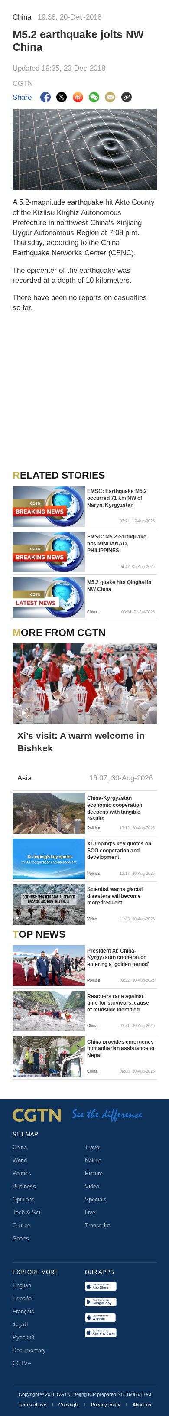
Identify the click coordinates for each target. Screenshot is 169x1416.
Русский (23, 1337)
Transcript (97, 1225)
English (22, 1285)
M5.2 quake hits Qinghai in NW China (119, 585)
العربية (20, 1324)
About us (142, 1404)
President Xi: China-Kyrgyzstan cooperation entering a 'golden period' (118, 957)
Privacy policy (106, 1404)
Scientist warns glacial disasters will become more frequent (115, 896)
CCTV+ (22, 1363)
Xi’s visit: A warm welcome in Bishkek (81, 742)
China (20, 1147)
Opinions (24, 1199)
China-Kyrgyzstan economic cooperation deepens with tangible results (114, 808)
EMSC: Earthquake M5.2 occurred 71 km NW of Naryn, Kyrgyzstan (117, 498)
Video (92, 1186)
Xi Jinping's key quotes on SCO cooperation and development (119, 850)
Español (23, 1298)
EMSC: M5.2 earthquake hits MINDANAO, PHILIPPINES (116, 543)
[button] (24, 713)
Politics (22, 1173)
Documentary (29, 1350)
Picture (94, 1173)
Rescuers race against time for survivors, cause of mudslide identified (118, 1003)
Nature (93, 1160)
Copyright (69, 1404)
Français (23, 1311)
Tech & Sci (26, 1212)
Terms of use (33, 1404)
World (20, 1160)
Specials (96, 1199)
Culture (21, 1225)
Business (24, 1186)
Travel (93, 1147)
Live (90, 1212)
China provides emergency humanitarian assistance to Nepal (120, 1048)
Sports (21, 1238)
